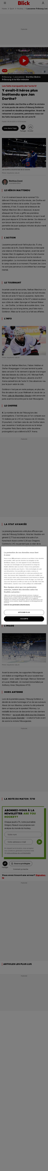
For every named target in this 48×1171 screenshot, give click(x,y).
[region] (24, 585)
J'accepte (24, 619)
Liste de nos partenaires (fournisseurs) (17, 604)
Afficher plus (24, 612)
